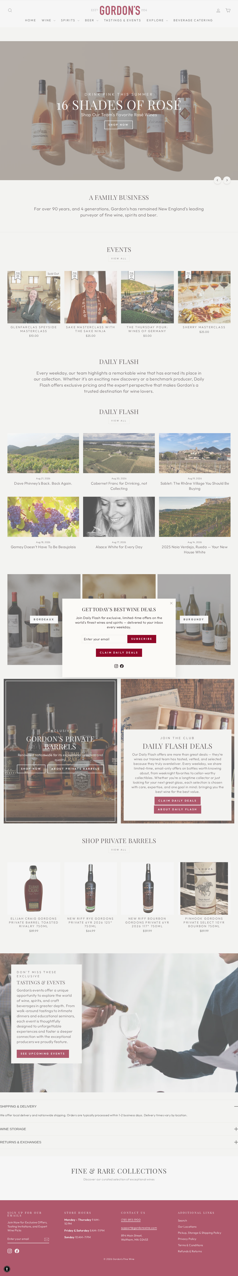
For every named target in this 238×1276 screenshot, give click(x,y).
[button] (7, 1269)
